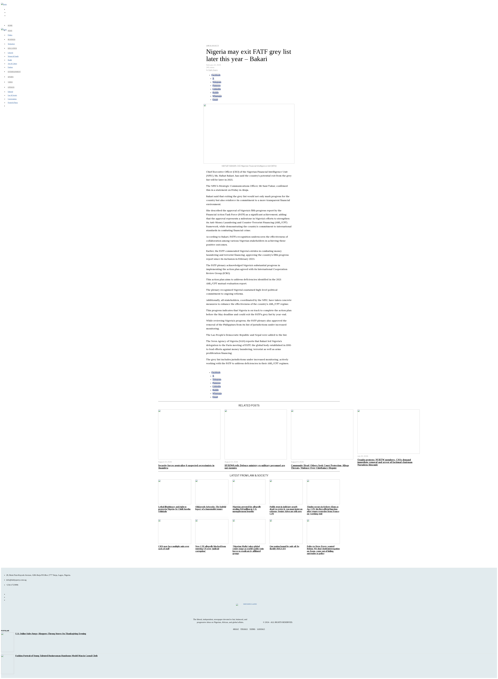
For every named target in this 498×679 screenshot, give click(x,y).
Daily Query (213, 70)
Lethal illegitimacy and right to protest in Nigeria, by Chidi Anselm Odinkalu (174, 509)
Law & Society (212, 45)
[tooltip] (215, 75)
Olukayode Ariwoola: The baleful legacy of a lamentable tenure (210, 508)
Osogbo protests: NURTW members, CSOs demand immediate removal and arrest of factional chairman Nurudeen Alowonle (384, 462)
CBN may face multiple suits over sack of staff (173, 547)
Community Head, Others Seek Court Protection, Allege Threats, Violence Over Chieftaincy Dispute (320, 466)
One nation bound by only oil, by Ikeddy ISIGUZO (284, 547)
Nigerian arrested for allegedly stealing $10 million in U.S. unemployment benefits (247, 509)
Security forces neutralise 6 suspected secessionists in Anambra (186, 466)
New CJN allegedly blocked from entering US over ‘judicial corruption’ (210, 548)
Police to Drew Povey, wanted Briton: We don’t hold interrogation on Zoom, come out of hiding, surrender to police (323, 550)
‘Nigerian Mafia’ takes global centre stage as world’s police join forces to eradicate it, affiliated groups (248, 550)
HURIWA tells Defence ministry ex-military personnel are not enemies (255, 466)
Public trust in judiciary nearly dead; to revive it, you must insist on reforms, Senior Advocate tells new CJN (286, 510)
